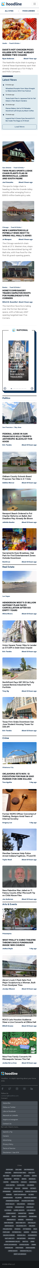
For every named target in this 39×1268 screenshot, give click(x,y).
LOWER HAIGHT (11, 1213)
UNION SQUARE (30, 1247)
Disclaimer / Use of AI (11, 1152)
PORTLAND (6, 1232)
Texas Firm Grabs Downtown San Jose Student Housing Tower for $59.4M (18, 724)
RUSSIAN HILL (21, 1235)
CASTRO (6, 1182)
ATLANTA (26, 1175)
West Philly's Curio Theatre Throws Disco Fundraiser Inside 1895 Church (19, 942)
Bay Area (18, 427)
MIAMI (14, 1216)
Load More (19, 127)
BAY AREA (6, 1175)
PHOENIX (17, 1229)
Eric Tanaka (7, 445)
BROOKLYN (32, 1179)
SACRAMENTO (32, 1235)
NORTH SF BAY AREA (20, 1172)
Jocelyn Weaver (8, 989)
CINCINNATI (32, 1182)
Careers (6, 1136)
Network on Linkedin (10, 1115)
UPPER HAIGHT (12, 1251)
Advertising (7, 1140)
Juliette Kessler (8, 522)
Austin (4, 43)
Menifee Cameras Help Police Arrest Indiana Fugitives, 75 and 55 (19, 854)
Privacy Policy (8, 1144)
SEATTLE (25, 1241)
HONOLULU (31, 1204)
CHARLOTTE (14, 1182)
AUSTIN (34, 1175)
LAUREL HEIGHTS (19, 1210)
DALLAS (17, 1188)
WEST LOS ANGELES (20, 1254)
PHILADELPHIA (7, 1229)
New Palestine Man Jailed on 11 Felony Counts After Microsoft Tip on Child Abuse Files (18, 893)
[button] (5, 388)
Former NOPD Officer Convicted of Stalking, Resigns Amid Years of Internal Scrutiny (19, 816)
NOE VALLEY (32, 1222)
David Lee (6, 562)
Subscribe (6, 1103)
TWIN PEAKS (19, 1247)
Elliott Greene (7, 1026)
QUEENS (26, 1232)
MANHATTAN (22, 1213)
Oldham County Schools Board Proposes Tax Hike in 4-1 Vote (17, 477)
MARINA (31, 1213)
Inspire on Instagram (10, 1119)
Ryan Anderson (8, 59)
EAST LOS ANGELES (20, 1194)
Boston (4, 287)
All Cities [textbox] (9, 11)
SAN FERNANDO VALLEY (13, 1241)
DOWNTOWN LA (18, 1191)
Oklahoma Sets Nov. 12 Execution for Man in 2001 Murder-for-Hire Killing (18, 776)
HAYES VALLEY (10, 1204)
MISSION (20, 1219)
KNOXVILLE (29, 1207)
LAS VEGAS (8, 1210)
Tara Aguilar (7, 782)
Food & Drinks (14, 43)
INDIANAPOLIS (19, 1207)
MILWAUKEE (32, 1216)
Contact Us (7, 1124)
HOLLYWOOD (21, 1204)
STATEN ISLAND (24, 1244)
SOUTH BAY (9, 1169)
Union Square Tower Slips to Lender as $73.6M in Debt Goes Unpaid (19, 646)
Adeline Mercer (8, 483)
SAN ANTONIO (21, 1238)
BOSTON (16, 1179)
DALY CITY (32, 1172)
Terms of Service (9, 1148)
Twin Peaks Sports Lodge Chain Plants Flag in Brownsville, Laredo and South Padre (17, 174)
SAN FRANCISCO (29, 1169)
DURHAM (9, 1194)
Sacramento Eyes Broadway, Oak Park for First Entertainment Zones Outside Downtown (19, 555)
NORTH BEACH (9, 1226)
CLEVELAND (20, 1185)
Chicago (5, 227)
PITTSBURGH (27, 1229)
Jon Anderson (7, 899)
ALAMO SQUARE (16, 1175)
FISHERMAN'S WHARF (12, 1200)
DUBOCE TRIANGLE (31, 1191)
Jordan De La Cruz (9, 1063)
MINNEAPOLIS (11, 1219)
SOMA (32, 1241)
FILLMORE (18, 1197)
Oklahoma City (8, 767)
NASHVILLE (29, 1219)
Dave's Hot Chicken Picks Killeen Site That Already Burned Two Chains (18, 52)
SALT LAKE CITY (9, 1238)
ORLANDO (32, 1226)
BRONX (24, 1179)
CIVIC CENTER (10, 1185)
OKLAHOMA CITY (21, 1226)
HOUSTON (9, 1207)
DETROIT (33, 1188)
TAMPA (34, 1244)
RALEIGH (34, 1232)
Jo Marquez (7, 239)
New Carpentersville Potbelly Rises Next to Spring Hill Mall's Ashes (17, 233)
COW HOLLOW (8, 1188)
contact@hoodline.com (10, 1096)
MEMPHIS (6, 1216)
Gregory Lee (7, 823)
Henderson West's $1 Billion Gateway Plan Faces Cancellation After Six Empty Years (19, 606)
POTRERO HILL (16, 1232)
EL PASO (31, 1194)
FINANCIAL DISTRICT (30, 1197)
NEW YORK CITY (20, 1222)
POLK (35, 1229)
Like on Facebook (9, 1111)
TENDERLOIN (9, 1247)
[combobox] (10, 11)
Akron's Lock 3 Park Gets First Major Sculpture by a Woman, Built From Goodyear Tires (18, 982)
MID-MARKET (22, 1216)
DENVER (25, 1188)
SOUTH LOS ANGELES (10, 1244)
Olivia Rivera (7, 614)
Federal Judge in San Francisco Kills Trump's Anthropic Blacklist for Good (17, 438)
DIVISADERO (6, 1191)
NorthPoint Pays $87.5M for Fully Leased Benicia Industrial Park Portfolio (18, 684)
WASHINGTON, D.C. (25, 1251)
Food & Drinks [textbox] (28, 11)
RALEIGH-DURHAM (8, 1235)
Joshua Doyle (7, 948)
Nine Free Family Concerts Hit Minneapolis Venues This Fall (16, 1057)
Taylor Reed (7, 860)
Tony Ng (5, 691)
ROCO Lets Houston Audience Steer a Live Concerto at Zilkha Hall (19, 1020)
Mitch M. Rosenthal (10, 302)
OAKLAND (8, 1172)
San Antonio (6, 168)
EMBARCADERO (8, 1197)
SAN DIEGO (31, 1238)
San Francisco (7, 427)
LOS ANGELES (31, 1210)
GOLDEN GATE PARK (28, 1200)
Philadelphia (7, 934)
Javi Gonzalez (7, 182)
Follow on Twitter (9, 1107)
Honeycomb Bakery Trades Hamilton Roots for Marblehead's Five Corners (16, 294)
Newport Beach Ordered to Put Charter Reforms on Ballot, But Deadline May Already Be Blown (17, 516)
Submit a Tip (7, 1132)
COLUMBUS (30, 1185)
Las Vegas (6, 596)
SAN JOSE (18, 1169)
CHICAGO (24, 1182)
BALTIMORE (7, 1179)
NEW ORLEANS (8, 1222)
